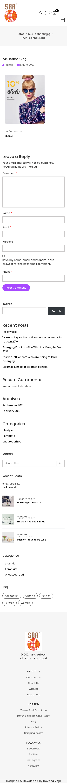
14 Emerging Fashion (29, 502)
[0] (54, 13)
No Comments (13, 131)
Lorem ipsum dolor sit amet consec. (25, 367)
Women (25, 603)
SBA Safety (38, 654)
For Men (9, 603)
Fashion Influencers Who (31, 539)
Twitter (33, 754)
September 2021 (12, 405)
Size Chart (33, 694)
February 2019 (11, 411)
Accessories (12, 595)
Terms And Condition (33, 710)
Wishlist (33, 688)
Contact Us (33, 677)
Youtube (33, 765)
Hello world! (9, 332)
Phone (7, 272)
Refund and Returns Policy (33, 716)
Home (20, 34)
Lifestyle (7, 430)
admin (9, 64)
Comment (10, 173)
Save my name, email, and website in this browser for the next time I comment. (28, 262)
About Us (33, 683)
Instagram (33, 760)
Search (7, 304)
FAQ (33, 721)
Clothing (30, 595)
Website (7, 242)
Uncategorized (11, 441)
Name (7, 213)
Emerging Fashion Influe (31, 521)
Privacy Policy (33, 727)
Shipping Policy (33, 733)
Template (8, 436)
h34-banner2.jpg (39, 34)
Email (6, 227)
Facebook (33, 748)
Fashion (46, 595)
